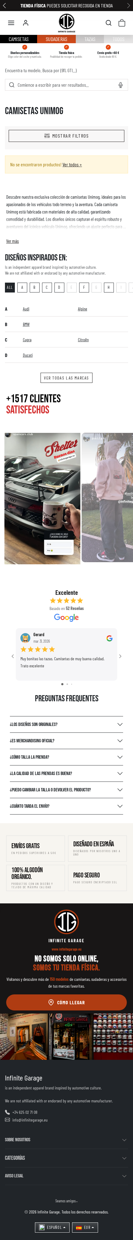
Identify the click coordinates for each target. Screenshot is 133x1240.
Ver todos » (72, 164)
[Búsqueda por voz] (120, 85)
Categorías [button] (15, 1158)
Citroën (83, 339)
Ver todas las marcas (66, 377)
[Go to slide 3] (71, 684)
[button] (11, 23)
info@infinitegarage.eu (30, 1119)
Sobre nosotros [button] (17, 1140)
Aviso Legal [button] (14, 1176)
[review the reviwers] (109, 637)
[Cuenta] (26, 23)
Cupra (27, 339)
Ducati (28, 355)
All (10, 287)
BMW (26, 324)
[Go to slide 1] (62, 684)
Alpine (82, 308)
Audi (26, 308)
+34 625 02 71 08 (24, 1112)
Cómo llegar (71, 1002)
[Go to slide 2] (67, 684)
